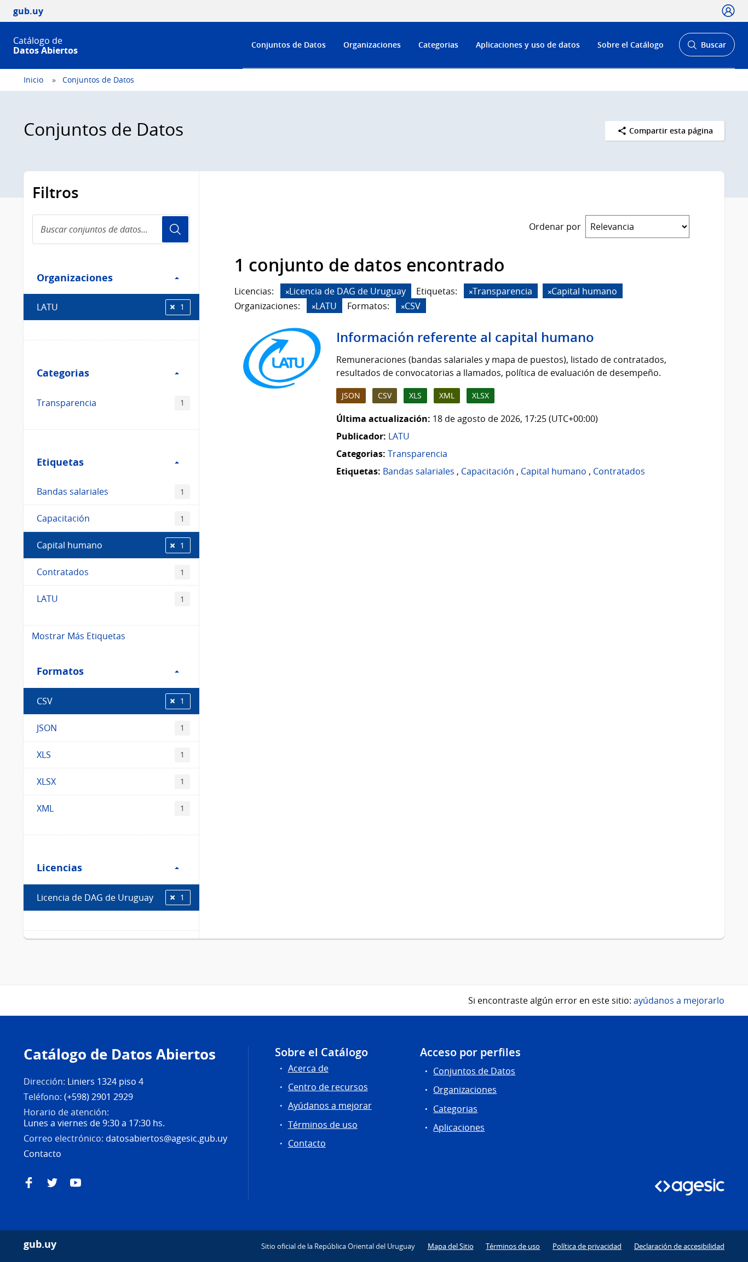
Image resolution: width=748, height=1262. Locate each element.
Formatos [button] (60, 671)
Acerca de (308, 1068)
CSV (111, 701)
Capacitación (111, 518)
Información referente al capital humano (465, 337)
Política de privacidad (587, 1246)
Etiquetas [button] (60, 462)
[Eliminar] (287, 292)
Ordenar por (555, 227)
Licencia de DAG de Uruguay (111, 897)
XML (111, 808)
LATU (111, 307)
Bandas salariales (111, 491)
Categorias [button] (63, 373)
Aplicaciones (459, 1127)
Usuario (175, 229)
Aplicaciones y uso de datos (528, 44)
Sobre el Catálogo (630, 44)
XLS (111, 755)
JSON (111, 728)
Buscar (706, 47)
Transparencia (111, 403)
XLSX (111, 781)
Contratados (111, 572)
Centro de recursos (328, 1087)
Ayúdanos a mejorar (330, 1105)
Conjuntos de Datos (288, 44)
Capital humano (111, 545)
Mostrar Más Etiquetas (78, 636)
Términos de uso (323, 1125)
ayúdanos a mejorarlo (679, 1000)
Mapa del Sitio (451, 1246)
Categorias (438, 44)
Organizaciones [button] (75, 277)
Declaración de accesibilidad (679, 1246)
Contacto (307, 1143)
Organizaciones (372, 44)
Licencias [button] (59, 867)
